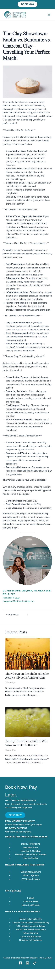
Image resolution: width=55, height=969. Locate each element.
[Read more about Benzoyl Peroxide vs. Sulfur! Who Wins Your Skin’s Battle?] (27, 722)
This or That (10, 683)
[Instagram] (27, 963)
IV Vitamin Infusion (31, 879)
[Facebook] (20, 963)
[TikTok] (34, 963)
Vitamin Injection (31, 875)
